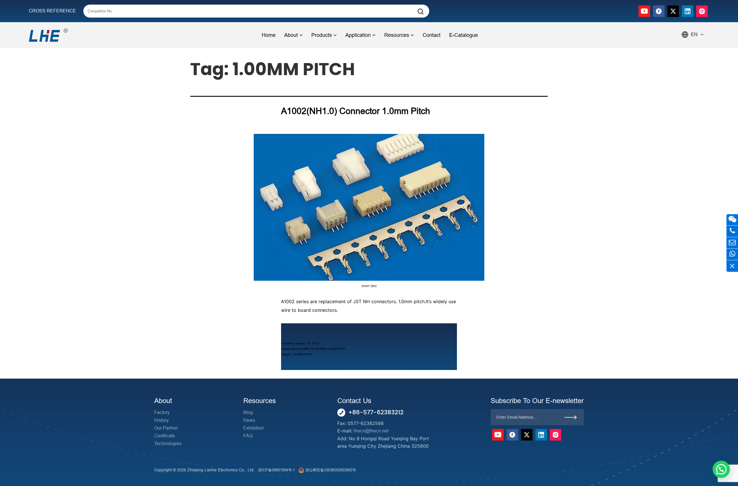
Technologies (168, 443)
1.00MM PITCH (302, 354)
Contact (431, 35)
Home (269, 35)
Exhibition (253, 428)
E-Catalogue (463, 35)
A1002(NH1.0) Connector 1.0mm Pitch (355, 111)
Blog (248, 412)
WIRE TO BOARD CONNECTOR (323, 348)
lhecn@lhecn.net (371, 430)
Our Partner (166, 428)
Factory (162, 412)
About (291, 35)
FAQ (248, 435)
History (161, 420)
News (249, 420)
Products (321, 35)
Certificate (164, 435)
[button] (721, 469)
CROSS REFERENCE (52, 10)
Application (358, 35)
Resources (396, 35)
